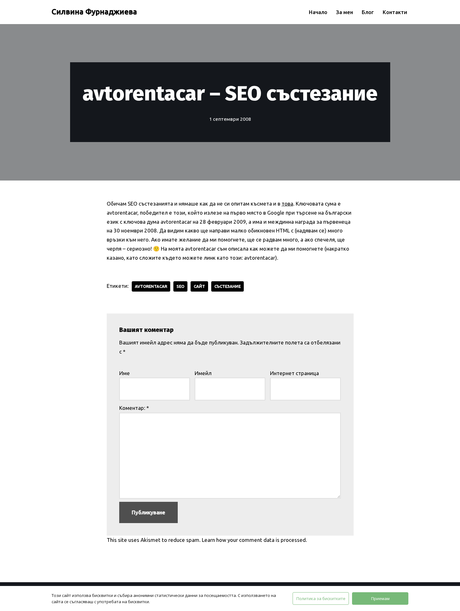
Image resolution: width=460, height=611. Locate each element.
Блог (368, 12)
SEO (180, 286)
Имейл (203, 373)
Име (124, 373)
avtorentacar (151, 286)
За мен (344, 12)
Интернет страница (294, 373)
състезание (227, 286)
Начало (318, 12)
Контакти (395, 12)
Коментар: (134, 408)
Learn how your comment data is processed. (254, 540)
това (287, 203)
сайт (199, 286)
